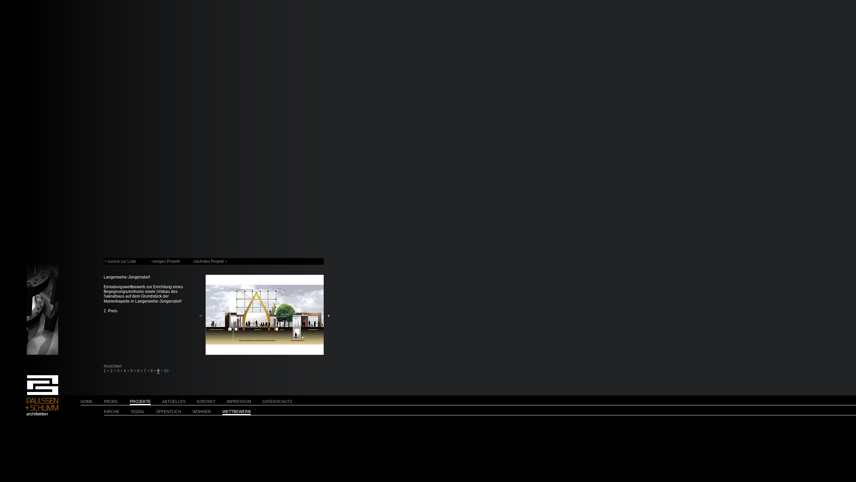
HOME (87, 401)
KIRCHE (111, 411)
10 (166, 371)
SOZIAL (138, 411)
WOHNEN (202, 411)
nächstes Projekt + (210, 261)
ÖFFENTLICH (168, 411)
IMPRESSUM (239, 401)
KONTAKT (206, 401)
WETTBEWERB (236, 411)
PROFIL (111, 401)
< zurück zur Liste (120, 261)
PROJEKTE (140, 401)
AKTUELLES (174, 401)
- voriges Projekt (165, 261)
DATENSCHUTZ (277, 401)
